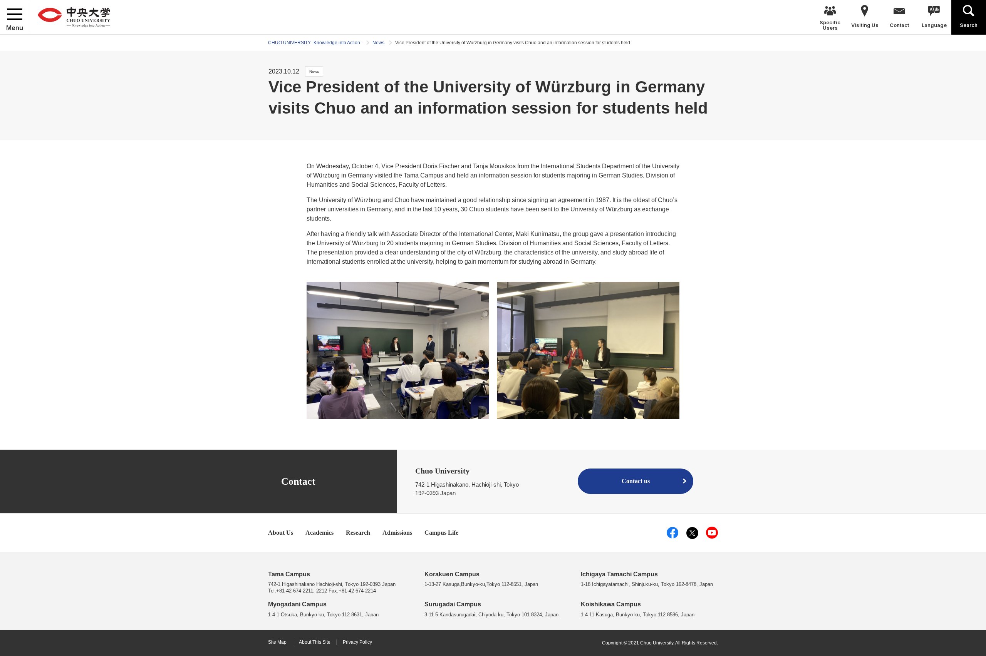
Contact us (636, 481)
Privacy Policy (357, 642)
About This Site (314, 642)
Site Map (277, 642)
